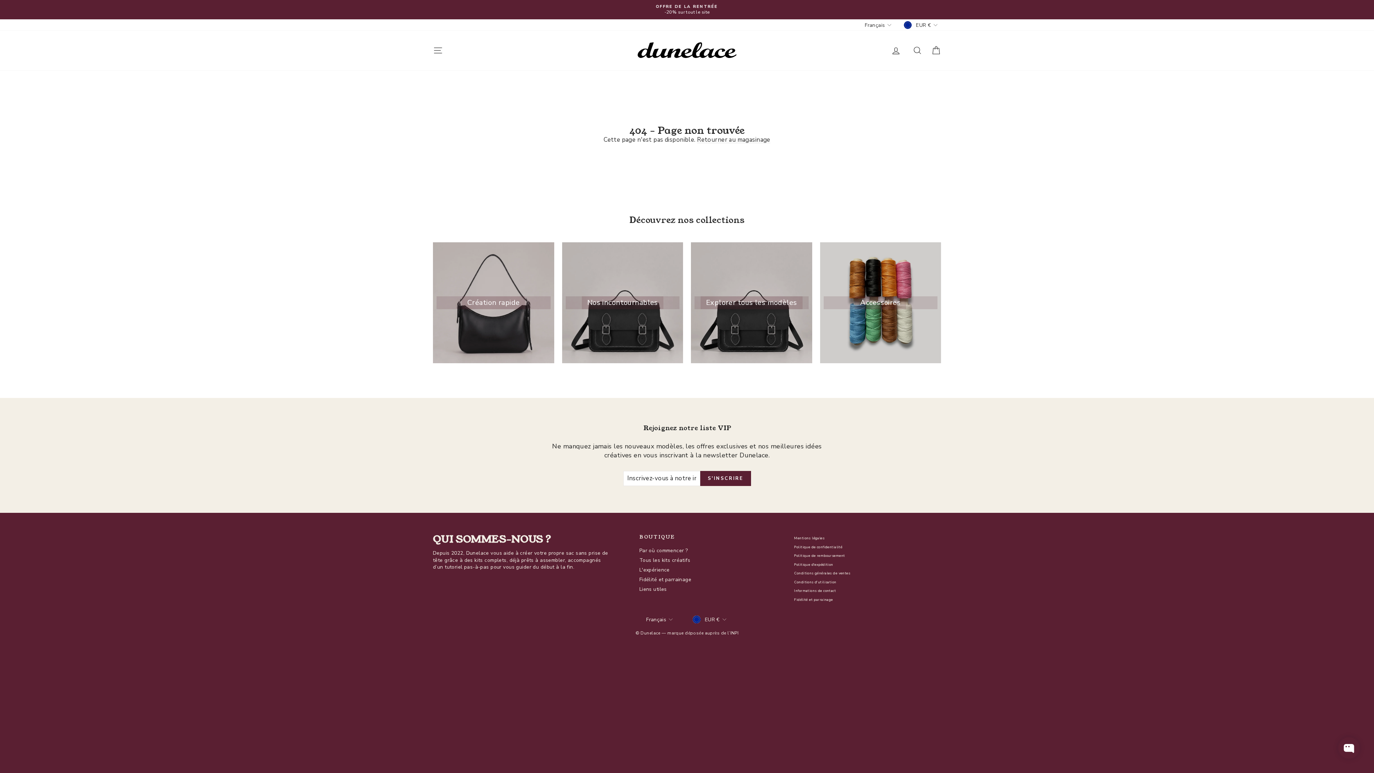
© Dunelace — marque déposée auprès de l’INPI (687, 633)
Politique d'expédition (813, 564)
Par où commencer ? (663, 550)
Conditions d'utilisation (815, 582)
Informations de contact (815, 590)
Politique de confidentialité (818, 547)
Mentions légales (809, 538)
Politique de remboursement (819, 555)
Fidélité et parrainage (665, 579)
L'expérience (654, 570)
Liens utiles (653, 589)
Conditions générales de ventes (822, 573)
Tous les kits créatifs (664, 560)
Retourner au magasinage (733, 140)
